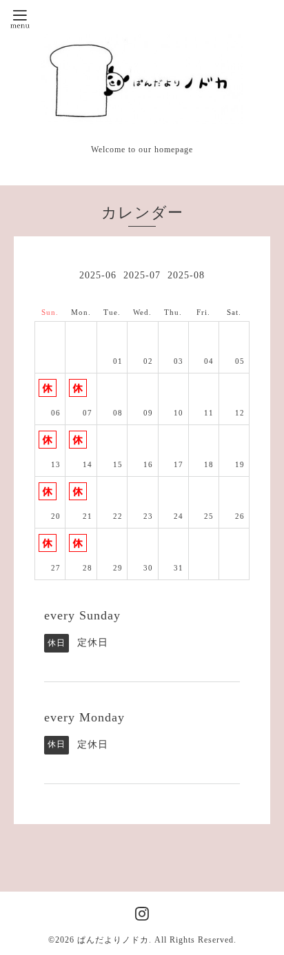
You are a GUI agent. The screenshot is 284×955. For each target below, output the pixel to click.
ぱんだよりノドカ (113, 940)
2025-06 (97, 275)
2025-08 (186, 275)
